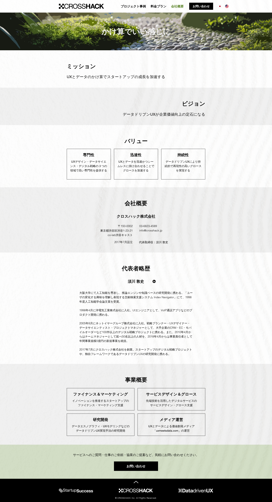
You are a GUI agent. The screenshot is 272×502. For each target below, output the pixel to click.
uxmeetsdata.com (167, 430)
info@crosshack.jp (150, 230)
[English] (226, 6)
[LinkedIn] (154, 281)
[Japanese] (219, 6)
